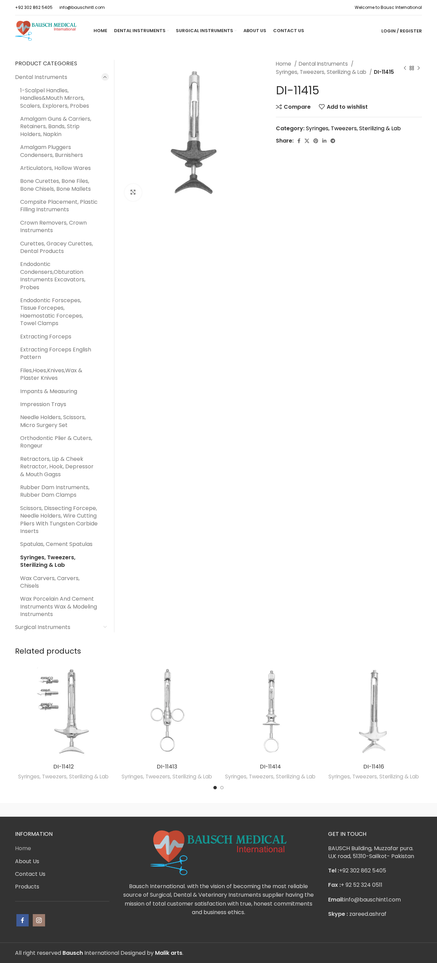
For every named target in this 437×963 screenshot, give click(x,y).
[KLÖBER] (218, 810)
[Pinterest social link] (315, 140)
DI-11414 (270, 767)
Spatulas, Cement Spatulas (56, 544)
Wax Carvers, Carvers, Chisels (50, 582)
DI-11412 (63, 767)
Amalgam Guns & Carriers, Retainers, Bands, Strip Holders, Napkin (55, 126)
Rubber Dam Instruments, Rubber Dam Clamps (54, 491)
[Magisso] (102, 810)
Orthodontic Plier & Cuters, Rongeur (56, 442)
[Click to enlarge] (133, 192)
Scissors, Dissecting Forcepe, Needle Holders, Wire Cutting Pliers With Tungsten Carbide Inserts (59, 519)
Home (284, 63)
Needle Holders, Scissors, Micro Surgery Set (53, 421)
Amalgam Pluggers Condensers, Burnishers (51, 151)
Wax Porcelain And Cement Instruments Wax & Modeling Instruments (58, 606)
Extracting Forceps (45, 336)
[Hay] (335, 810)
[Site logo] (45, 30)
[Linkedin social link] (324, 140)
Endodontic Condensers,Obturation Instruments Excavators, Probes (52, 275)
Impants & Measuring (48, 391)
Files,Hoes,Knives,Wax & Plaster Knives (51, 374)
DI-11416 (373, 767)
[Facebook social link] (298, 140)
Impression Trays (43, 404)
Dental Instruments (324, 63)
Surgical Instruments (42, 627)
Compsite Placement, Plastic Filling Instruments (59, 205)
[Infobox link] (34, 7)
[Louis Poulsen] (160, 810)
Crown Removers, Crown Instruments (53, 226)
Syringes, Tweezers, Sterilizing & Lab (322, 72)
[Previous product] (404, 68)
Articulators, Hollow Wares (55, 168)
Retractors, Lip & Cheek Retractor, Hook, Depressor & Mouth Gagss (57, 466)
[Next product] (418, 68)
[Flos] (393, 810)
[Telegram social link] (332, 140)
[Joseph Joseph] (277, 810)
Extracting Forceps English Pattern (55, 353)
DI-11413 (167, 767)
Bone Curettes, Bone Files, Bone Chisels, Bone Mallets (55, 184)
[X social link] (306, 140)
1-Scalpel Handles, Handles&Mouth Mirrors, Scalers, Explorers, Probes (54, 98)
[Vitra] (44, 810)
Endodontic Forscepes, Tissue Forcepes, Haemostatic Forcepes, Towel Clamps (51, 311)
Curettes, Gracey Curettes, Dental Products (56, 247)
